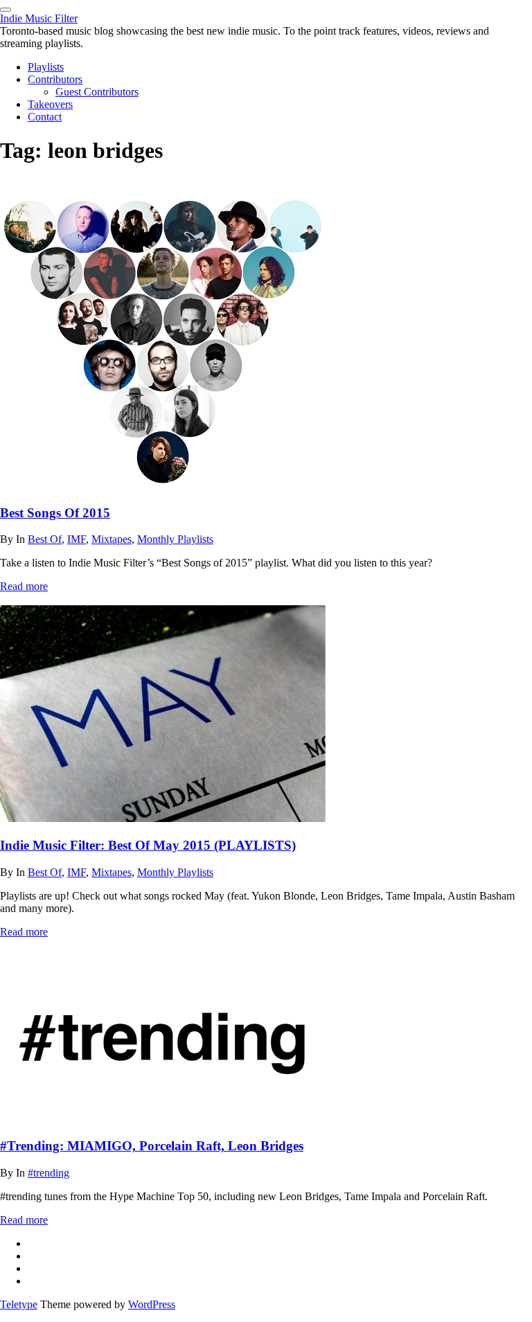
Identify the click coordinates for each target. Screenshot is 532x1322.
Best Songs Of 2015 (55, 513)
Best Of (45, 539)
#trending (48, 1173)
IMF (76, 539)
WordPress (151, 1304)
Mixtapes (111, 539)
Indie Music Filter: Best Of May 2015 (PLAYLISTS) (148, 845)
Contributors (55, 79)
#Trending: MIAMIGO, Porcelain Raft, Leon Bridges (151, 1145)
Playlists (46, 67)
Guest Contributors (97, 92)
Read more (24, 586)
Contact (45, 117)
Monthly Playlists (175, 539)
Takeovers (50, 104)
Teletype (18, 1304)
